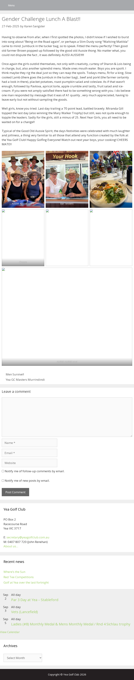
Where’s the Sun (14, 572)
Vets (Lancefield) (24, 611)
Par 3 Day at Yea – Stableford (34, 599)
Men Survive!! (15, 374)
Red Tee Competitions (18, 577)
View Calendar (10, 632)
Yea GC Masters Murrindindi (25, 380)
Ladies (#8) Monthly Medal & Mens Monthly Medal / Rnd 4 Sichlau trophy (70, 624)
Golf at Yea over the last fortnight (26, 582)
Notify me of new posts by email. (27, 481)
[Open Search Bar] (129, 5)
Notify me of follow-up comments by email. (35, 471)
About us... (10, 546)
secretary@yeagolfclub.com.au (28, 537)
